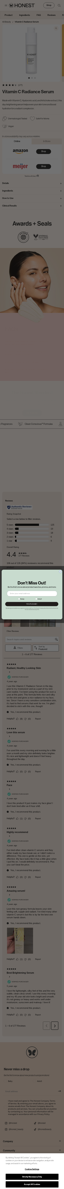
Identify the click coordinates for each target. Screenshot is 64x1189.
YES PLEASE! (31, 604)
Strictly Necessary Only (32, 1177)
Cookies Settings (32, 1169)
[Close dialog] (60, 571)
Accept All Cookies (32, 1184)
